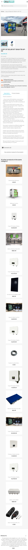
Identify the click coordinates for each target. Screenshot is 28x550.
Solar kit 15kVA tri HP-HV (14, 317)
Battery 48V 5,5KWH (14, 499)
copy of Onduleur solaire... (14, 226)
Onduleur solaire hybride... (14, 454)
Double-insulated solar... (14, 363)
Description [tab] (7, 93)
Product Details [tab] (16, 93)
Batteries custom (14, 203)
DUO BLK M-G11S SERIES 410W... (14, 294)
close (13, 548)
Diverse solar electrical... (14, 180)
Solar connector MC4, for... (14, 522)
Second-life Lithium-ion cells (14, 408)
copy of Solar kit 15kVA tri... (14, 431)
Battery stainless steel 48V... (14, 249)
